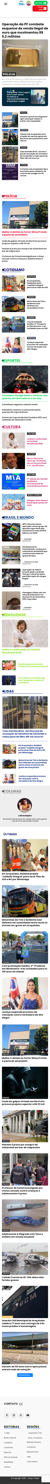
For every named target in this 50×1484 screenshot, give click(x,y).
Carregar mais (24, 1375)
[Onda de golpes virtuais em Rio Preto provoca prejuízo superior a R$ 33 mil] (25, 1083)
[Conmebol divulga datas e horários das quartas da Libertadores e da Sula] (25, 379)
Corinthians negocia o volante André (20, 404)
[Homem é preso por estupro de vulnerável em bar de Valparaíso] (25, 1126)
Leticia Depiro (25, 815)
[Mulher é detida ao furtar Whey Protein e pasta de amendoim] (25, 215)
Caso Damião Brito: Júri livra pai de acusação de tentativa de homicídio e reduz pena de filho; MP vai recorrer (34, 154)
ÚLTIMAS (10, 834)
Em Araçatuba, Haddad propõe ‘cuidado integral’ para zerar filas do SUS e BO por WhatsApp (37, 285)
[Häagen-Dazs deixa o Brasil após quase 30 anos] (13, 502)
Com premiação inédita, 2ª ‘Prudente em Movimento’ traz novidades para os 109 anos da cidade (37, 326)
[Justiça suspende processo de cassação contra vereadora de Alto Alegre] (13, 345)
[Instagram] (14, 1415)
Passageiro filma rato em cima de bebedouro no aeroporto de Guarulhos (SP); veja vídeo (34, 595)
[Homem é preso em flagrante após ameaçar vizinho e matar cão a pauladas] (10, 120)
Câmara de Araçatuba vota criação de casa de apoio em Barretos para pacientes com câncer (34, 137)
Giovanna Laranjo (31, 562)
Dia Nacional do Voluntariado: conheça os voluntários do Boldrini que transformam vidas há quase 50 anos (34, 551)
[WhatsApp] (21, 1415)
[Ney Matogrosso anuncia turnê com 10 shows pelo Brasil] (9, 665)
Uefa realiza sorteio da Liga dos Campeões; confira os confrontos (31, 680)
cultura (12, 426)
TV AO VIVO (40, 8)
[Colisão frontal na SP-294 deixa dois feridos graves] (25, 1259)
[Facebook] (7, 1415)
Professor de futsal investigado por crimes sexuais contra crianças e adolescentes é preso (23, 258)
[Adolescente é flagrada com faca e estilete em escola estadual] (25, 1215)
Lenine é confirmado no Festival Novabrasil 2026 (37, 441)
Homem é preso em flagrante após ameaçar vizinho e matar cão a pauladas (33, 118)
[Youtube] (28, 1415)
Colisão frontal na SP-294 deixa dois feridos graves (23, 1279)
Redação (27, 539)
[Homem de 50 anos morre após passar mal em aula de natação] (25, 1348)
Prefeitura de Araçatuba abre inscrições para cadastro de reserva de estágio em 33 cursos (34, 172)
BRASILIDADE (14, 614)
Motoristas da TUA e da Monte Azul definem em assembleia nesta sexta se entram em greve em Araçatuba (36, 307)
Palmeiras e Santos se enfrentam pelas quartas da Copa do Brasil (21, 411)
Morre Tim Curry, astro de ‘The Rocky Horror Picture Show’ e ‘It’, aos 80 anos (37, 462)
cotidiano (14, 269)
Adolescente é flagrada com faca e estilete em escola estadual (22, 1235)
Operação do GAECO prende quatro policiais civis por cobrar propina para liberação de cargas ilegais (34, 574)
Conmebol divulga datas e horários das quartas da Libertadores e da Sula (25, 397)
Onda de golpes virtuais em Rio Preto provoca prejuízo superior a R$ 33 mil (24, 242)
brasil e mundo (18, 517)
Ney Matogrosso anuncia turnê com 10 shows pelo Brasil (33, 665)
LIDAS (9, 691)
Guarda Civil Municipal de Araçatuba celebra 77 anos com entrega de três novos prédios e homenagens (23, 1323)
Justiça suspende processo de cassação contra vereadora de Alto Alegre (37, 345)
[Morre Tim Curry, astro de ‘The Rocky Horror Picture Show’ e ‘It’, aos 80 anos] (13, 461)
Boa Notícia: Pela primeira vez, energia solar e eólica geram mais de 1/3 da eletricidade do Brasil (25, 820)
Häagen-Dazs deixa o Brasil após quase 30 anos (37, 502)
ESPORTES (11, 360)
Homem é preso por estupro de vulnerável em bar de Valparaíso (24, 249)
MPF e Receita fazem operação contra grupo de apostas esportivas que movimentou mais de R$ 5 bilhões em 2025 (34, 528)
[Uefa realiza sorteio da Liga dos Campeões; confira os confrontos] (9, 680)
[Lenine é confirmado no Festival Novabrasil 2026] (13, 440)
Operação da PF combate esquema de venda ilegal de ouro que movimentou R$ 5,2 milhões (25, 30)
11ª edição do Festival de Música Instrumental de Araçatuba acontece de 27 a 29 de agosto (37, 484)
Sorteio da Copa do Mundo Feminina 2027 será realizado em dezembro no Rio (24, 418)
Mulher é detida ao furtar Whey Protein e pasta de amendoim (24, 233)
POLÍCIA (10, 196)
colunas (12, 791)
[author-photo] (25, 805)
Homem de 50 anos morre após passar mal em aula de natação (24, 1368)
